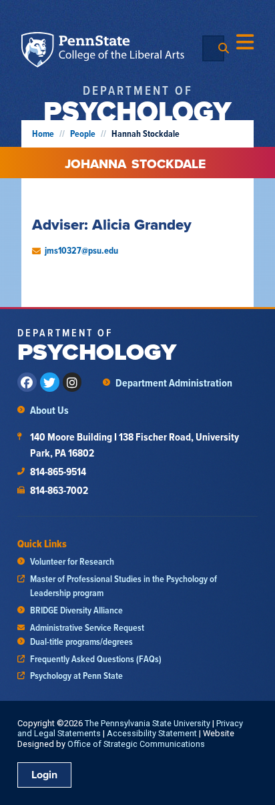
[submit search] (223, 48)
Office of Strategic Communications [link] (136, 744)
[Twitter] (49, 382)
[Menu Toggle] (245, 42)
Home (43, 134)
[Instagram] (72, 382)
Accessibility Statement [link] (152, 733)
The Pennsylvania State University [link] (147, 723)
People (82, 134)
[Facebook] (27, 382)
